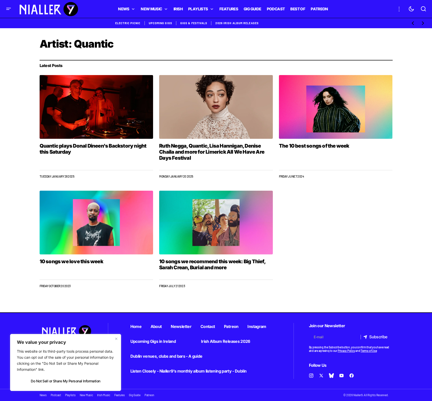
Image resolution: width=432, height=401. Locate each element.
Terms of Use (369, 350)
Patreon (231, 326)
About (156, 326)
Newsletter (181, 326)
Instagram (256, 326)
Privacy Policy (346, 350)
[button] (9, 9)
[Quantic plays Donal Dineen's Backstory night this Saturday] (96, 107)
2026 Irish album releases (237, 23)
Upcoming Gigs (160, 23)
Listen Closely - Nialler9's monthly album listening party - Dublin (188, 371)
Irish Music (103, 395)
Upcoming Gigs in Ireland (153, 341)
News (43, 395)
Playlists (70, 395)
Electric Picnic (128, 23)
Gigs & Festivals (194, 23)
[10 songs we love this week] (96, 222)
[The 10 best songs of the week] (336, 107)
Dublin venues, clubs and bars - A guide (166, 356)
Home (135, 326)
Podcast (56, 395)
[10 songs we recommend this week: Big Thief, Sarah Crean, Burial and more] (216, 223)
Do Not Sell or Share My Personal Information (65, 381)
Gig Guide (134, 395)
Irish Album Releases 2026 (225, 341)
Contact (207, 326)
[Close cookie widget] (116, 339)
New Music (86, 395)
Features (119, 395)
